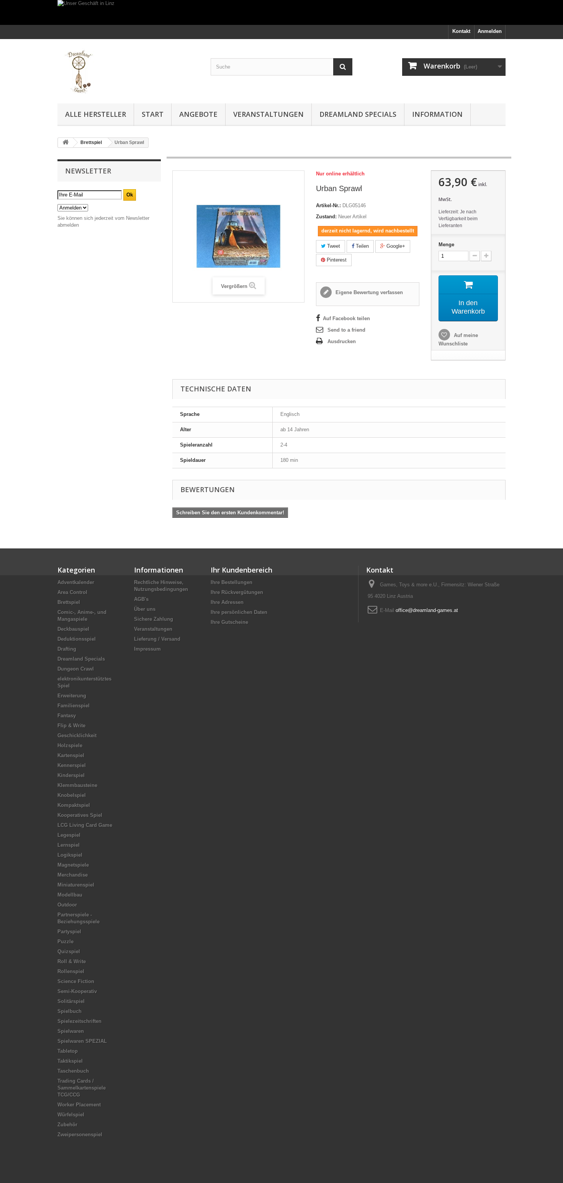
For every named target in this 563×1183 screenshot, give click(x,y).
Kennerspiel (71, 765)
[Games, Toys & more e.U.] (128, 69)
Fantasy (66, 715)
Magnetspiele (73, 865)
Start (153, 114)
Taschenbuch (73, 1071)
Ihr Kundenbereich (241, 569)
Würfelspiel (70, 1115)
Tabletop (67, 1051)
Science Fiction (75, 981)
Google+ (395, 246)
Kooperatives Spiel (79, 815)
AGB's (141, 599)
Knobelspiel (71, 795)
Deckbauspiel (73, 629)
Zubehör (67, 1124)
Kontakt (461, 31)
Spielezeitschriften (79, 1021)
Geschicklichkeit (77, 735)
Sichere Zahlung (153, 619)
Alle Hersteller (95, 114)
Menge (446, 244)
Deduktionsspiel (76, 639)
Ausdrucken (341, 341)
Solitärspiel (71, 1001)
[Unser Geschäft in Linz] (281, 12)
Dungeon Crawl (75, 669)
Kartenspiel (70, 755)
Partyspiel (69, 931)
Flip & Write (71, 725)
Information (437, 114)
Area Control (72, 592)
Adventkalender (75, 582)
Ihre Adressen (227, 602)
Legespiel (68, 835)
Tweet (333, 246)
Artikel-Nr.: (328, 205)
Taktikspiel (70, 1061)
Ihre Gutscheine (229, 622)
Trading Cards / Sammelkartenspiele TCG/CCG (81, 1088)
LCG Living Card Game (84, 825)
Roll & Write (71, 961)
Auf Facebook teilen (346, 318)
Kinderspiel (71, 775)
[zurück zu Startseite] (65, 142)
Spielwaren (70, 1031)
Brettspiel (68, 602)
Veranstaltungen (268, 114)
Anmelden (490, 31)
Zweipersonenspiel (79, 1134)
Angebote (198, 114)
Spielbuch (69, 1011)
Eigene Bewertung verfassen (368, 292)
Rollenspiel (70, 971)
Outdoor (67, 905)
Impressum (147, 649)
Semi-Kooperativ (77, 991)
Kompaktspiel (73, 805)
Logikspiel (69, 855)
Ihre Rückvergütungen (237, 592)
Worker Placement (79, 1105)
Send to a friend (346, 330)
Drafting (66, 649)
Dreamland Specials (357, 114)
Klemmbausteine (77, 785)
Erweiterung (71, 696)
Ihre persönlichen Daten (239, 612)
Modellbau (69, 895)
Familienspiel (73, 705)
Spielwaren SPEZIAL (82, 1041)
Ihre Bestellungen (231, 582)
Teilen (361, 246)
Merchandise (72, 875)
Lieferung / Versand (157, 639)
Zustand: (326, 216)
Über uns (144, 609)
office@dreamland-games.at (427, 610)
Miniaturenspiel (75, 885)
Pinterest (336, 260)
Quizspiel (68, 951)
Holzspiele (69, 745)
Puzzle (65, 941)
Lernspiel (68, 845)
